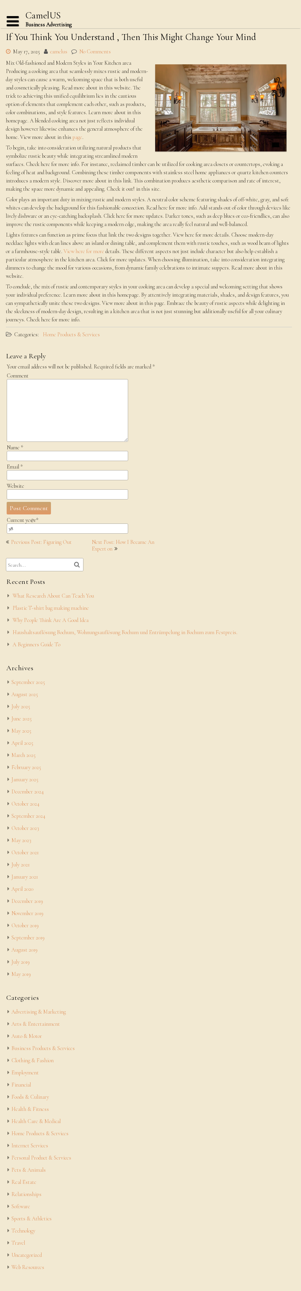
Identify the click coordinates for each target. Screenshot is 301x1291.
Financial (21, 1084)
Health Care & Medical (36, 1121)
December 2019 (27, 901)
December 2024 (27, 791)
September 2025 (28, 682)
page (76, 137)
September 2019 (28, 937)
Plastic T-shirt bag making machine (51, 608)
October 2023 (25, 828)
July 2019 (20, 962)
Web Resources (27, 1267)
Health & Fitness (30, 1109)
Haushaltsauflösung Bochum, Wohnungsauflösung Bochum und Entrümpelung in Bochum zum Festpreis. (125, 632)
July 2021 (20, 864)
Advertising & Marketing (38, 1011)
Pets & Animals (28, 1170)
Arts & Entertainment (35, 1024)
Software (20, 1206)
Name (15, 447)
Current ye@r (22, 520)
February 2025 (26, 767)
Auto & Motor (26, 1036)
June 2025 (21, 718)
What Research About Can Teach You (53, 596)
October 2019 (25, 925)
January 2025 (24, 779)
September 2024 (28, 816)
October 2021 (25, 852)
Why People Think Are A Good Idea (51, 620)
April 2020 (22, 889)
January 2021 (24, 876)
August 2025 (24, 694)
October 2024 (25, 803)
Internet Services (29, 1145)
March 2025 (23, 755)
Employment (25, 1072)
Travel (18, 1243)
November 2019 (27, 913)
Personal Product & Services (41, 1157)
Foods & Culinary (30, 1097)
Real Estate (23, 1182)
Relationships (26, 1194)
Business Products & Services (43, 1048)
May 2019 (21, 974)
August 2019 (24, 949)
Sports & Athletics (31, 1218)
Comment (18, 375)
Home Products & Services (71, 334)
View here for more (84, 251)
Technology (23, 1230)
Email (15, 466)
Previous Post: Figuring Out (41, 542)
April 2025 (22, 743)
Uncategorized (26, 1255)
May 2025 (21, 731)
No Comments (95, 51)
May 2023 (21, 840)
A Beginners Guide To (36, 644)
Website (15, 486)
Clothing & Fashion (32, 1060)
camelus (58, 51)
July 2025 (20, 706)
